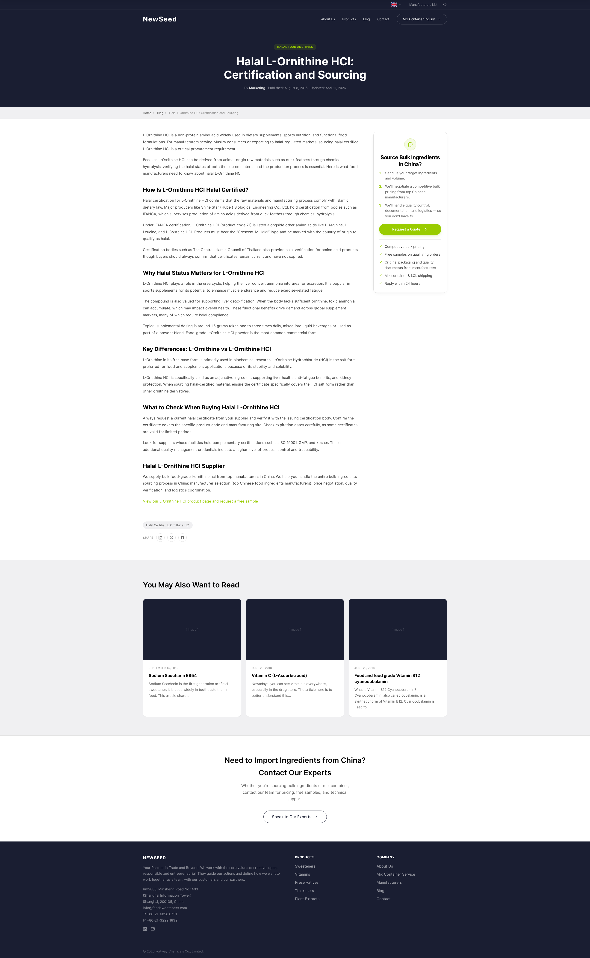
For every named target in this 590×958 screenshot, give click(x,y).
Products (349, 19)
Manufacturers (389, 882)
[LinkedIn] (160, 537)
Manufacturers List (423, 4)
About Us (328, 19)
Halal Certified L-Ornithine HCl (167, 525)
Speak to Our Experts (291, 816)
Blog (366, 19)
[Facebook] (182, 537)
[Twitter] (171, 537)
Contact (383, 19)
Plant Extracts (307, 898)
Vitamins (302, 874)
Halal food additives (295, 46)
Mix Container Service (396, 874)
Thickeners (304, 890)
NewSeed (160, 19)
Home (147, 113)
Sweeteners (305, 866)
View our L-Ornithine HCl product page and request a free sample (200, 501)
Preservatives (307, 882)
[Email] (153, 930)
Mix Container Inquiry (419, 19)
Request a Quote (406, 229)
